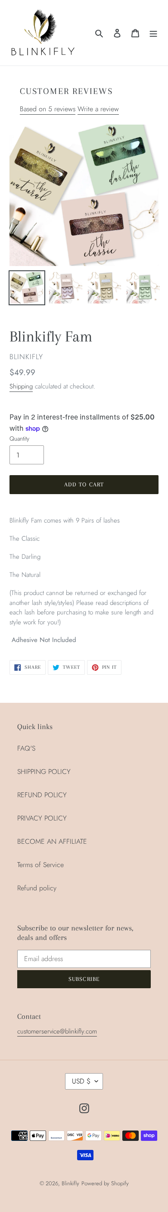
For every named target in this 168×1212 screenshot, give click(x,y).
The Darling (135, 1192)
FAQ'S (26, 748)
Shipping (21, 386)
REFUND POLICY (42, 795)
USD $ (81, 1081)
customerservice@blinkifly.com (57, 1031)
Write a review (98, 109)
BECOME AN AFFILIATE (52, 841)
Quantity (19, 438)
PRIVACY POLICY (42, 818)
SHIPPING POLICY (44, 772)
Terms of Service (40, 865)
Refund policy (36, 888)
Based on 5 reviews (47, 109)
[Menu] (153, 32)
